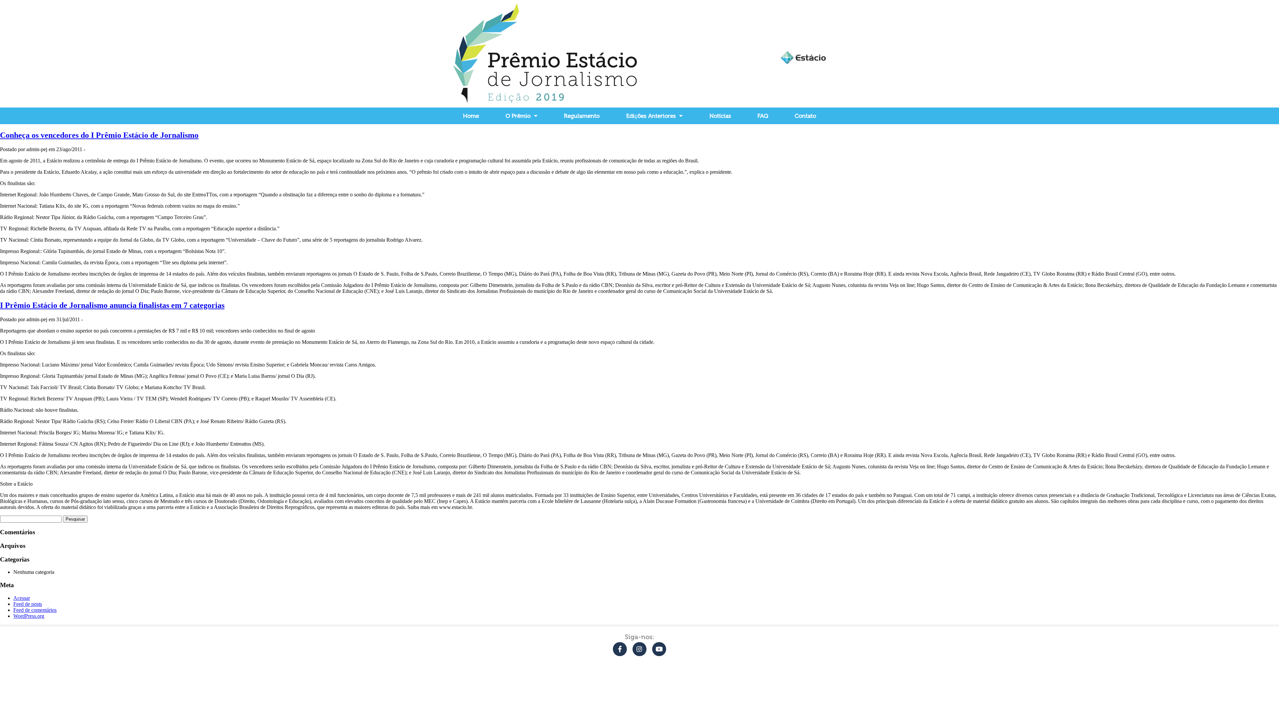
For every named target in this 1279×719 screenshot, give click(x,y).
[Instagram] (639, 649)
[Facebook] (620, 649)
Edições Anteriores (651, 116)
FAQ (762, 116)
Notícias (720, 116)
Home (471, 116)
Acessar (21, 598)
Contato (805, 116)
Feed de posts (27, 604)
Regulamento (582, 116)
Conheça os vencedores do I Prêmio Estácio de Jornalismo (99, 135)
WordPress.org (28, 616)
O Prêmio (518, 116)
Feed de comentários (35, 610)
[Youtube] (659, 649)
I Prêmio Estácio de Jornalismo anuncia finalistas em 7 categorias (112, 305)
